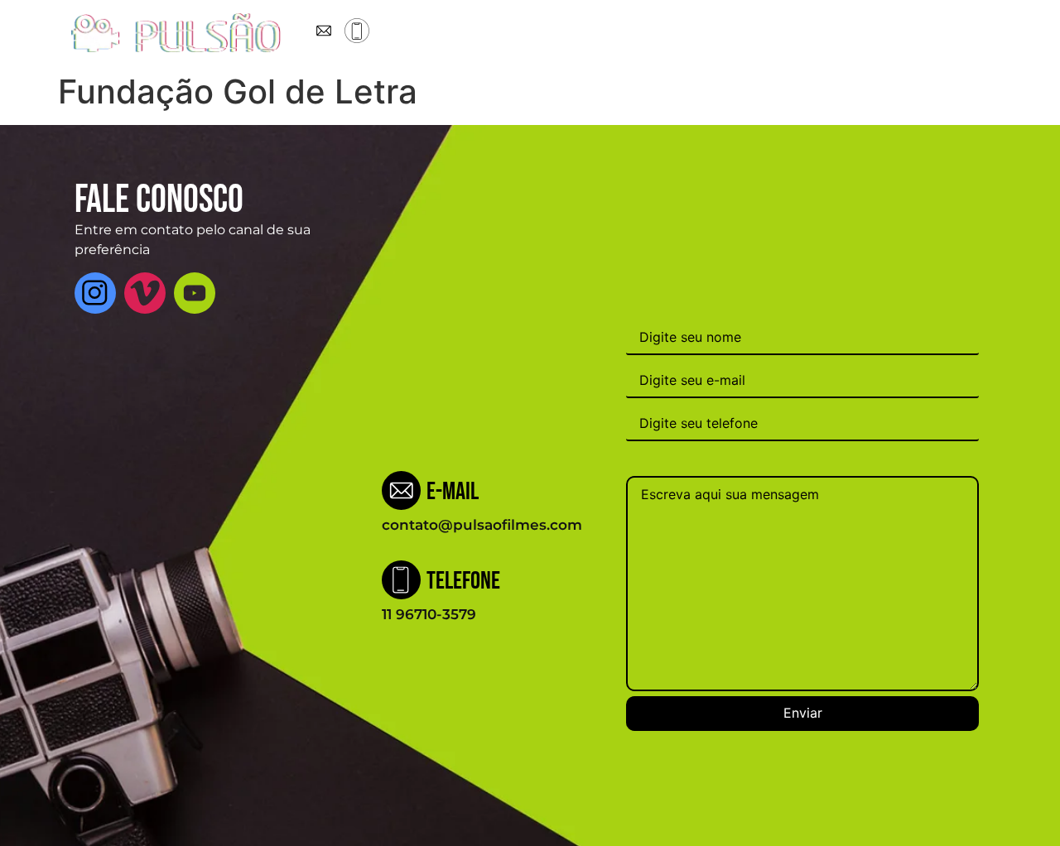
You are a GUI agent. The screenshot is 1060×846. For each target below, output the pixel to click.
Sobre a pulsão (485, 33)
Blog (642, 33)
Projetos (580, 33)
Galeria (700, 33)
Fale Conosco (784, 33)
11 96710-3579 (429, 614)
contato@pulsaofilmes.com (482, 525)
